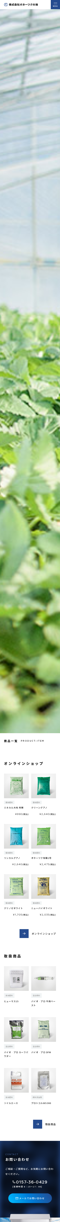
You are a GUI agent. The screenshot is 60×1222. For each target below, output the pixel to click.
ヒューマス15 (11, 1001)
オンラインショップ (44, 933)
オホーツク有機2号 (41, 857)
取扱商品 (50, 1124)
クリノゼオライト (13, 908)
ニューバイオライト (42, 908)
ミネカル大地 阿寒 (14, 807)
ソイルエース (11, 1103)
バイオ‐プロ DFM (41, 1052)
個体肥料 (9, 802)
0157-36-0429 (32, 1181)
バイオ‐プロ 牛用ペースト (43, 1003)
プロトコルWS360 (41, 1103)
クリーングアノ (39, 807)
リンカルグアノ (12, 857)
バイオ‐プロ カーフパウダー (16, 1054)
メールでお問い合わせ (31, 1198)
